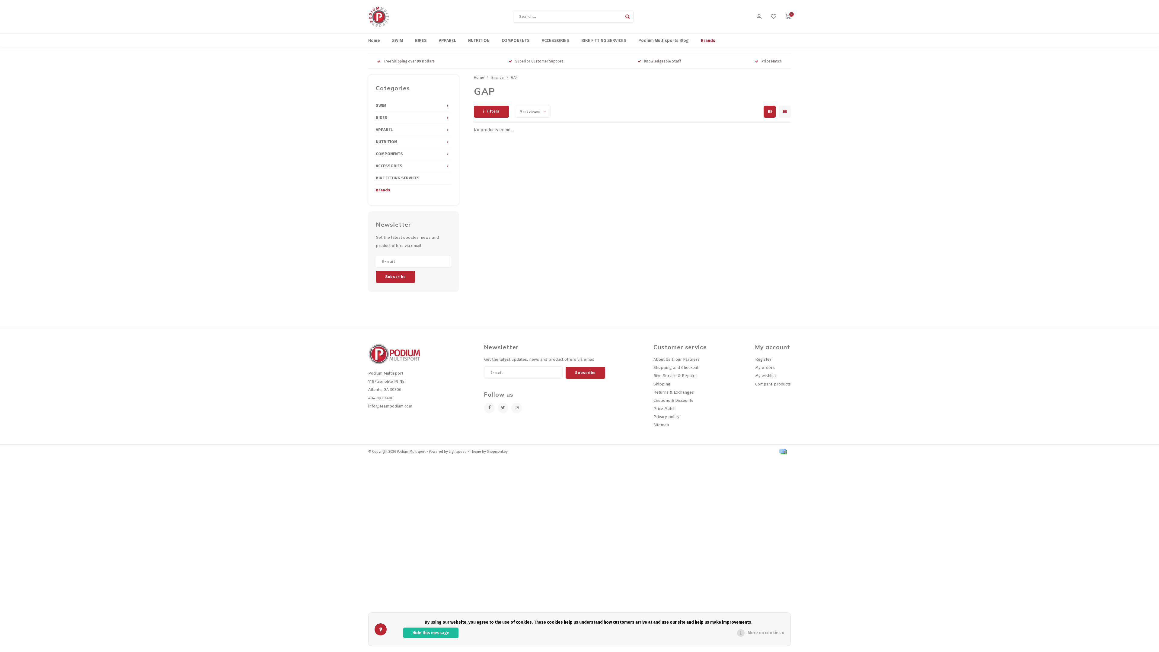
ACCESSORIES (555, 40)
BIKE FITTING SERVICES (603, 40)
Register (763, 359)
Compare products (773, 384)
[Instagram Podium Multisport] (516, 408)
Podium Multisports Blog (663, 40)
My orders (765, 367)
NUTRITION (479, 40)
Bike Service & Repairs (675, 375)
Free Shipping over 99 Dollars (409, 61)
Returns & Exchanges (673, 392)
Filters (493, 111)
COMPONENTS (516, 40)
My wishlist (765, 375)
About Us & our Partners (676, 359)
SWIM (397, 40)
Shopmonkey (497, 451)
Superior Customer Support (539, 61)
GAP (514, 77)
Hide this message (430, 632)
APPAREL (447, 40)
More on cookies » (766, 632)
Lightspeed (458, 451)
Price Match (771, 61)
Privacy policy (666, 416)
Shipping (661, 384)
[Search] (627, 17)
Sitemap (661, 424)
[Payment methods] (782, 451)
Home (374, 40)
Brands (708, 40)
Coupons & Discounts (673, 400)
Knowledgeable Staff (662, 61)
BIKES (421, 40)
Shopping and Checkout (675, 367)
